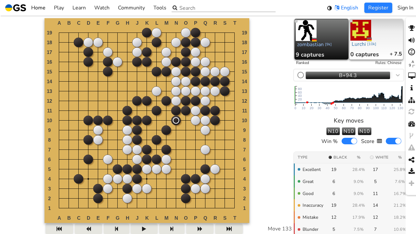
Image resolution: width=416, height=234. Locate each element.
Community (131, 7)
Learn (79, 7)
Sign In (405, 7)
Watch (102, 7)
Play (59, 7)
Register (378, 7)
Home (38, 7)
